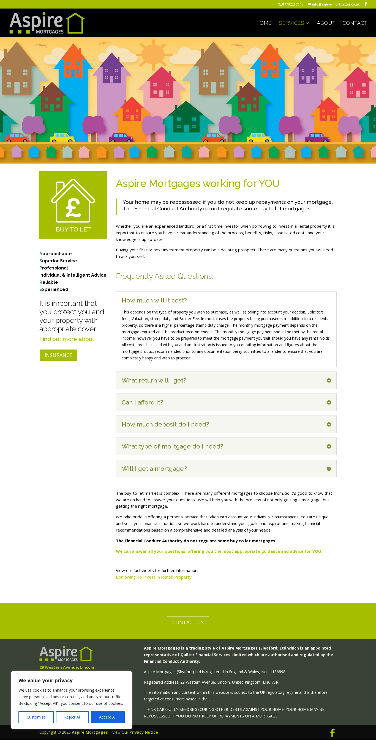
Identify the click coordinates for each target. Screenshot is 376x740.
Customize (36, 717)
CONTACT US (188, 622)
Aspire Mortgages (90, 732)
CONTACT (354, 23)
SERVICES (291, 23)
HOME (263, 23)
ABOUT (326, 23)
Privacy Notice (143, 732)
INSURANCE (58, 355)
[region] (71, 700)
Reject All (72, 717)
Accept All (107, 717)
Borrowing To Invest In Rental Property (154, 577)
